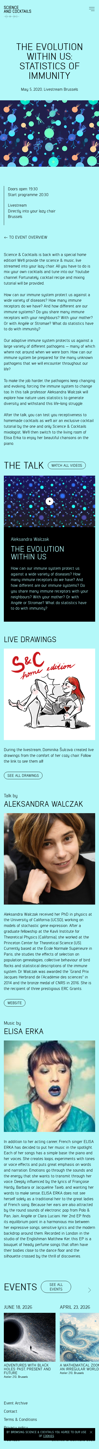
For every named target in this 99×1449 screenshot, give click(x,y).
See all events (56, 1287)
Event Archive (16, 1403)
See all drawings (23, 776)
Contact (10, 1412)
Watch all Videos (66, 465)
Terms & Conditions (20, 1420)
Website (14, 1003)
